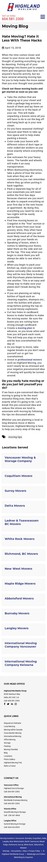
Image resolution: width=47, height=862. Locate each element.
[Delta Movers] (23, 507)
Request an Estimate (12, 723)
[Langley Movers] (23, 629)
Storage (7, 743)
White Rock (28, 845)
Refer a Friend (9, 766)
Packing (7, 746)
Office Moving (9, 739)
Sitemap (6, 851)
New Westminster (17, 841)
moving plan (25, 328)
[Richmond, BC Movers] (23, 555)
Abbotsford (38, 845)
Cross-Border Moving (12, 733)
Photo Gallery (9, 759)
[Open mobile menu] (42, 17)
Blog (6, 753)
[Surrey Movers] (23, 492)
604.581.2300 (13, 19)
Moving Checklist (11, 749)
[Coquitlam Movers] (23, 477)
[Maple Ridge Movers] (23, 585)
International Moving (12, 736)
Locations (8, 756)
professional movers (30, 359)
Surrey (20, 845)
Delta (44, 838)
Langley (5, 841)
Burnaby (28, 838)
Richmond (13, 845)
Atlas (25, 851)
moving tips (15, 437)
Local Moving (9, 726)
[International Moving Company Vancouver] (23, 646)
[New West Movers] (23, 570)
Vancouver (19, 838)
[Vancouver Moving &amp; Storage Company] (23, 460)
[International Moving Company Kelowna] (23, 664)
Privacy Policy (34, 851)
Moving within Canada (13, 730)
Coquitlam (37, 838)
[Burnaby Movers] (23, 614)
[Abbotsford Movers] (23, 600)
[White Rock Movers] (23, 540)
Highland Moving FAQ (13, 763)
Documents (16, 851)
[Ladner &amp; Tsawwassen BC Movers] (23, 523)
